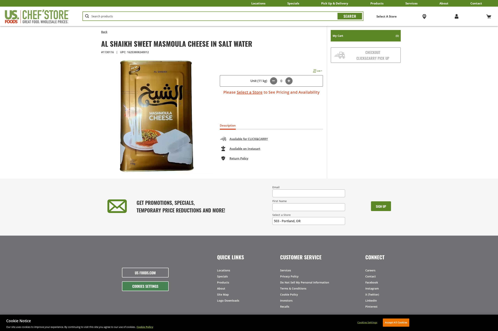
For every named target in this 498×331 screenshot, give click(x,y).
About (443, 3)
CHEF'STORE (37, 16)
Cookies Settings (145, 286)
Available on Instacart (245, 149)
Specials (293, 3)
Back (104, 32)
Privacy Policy (289, 276)
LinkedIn (371, 300)
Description (228, 125)
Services (411, 3)
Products (376, 3)
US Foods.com (145, 273)
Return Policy (239, 158)
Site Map (223, 294)
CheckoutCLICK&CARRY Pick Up (372, 55)
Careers (370, 270)
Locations (258, 3)
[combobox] (223, 16)
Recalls (284, 306)
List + (319, 70)
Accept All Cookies (396, 322)
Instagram (372, 288)
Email (276, 187)
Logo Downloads (228, 300)
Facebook (371, 282)
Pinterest (371, 306)
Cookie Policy (289, 294)
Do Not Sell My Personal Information (304, 282)
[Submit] (350, 16)
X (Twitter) (372, 294)
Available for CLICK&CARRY (249, 139)
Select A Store (386, 16)
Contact (476, 3)
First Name (279, 201)
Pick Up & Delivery (334, 3)
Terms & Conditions (293, 288)
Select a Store (250, 92)
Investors (286, 300)
